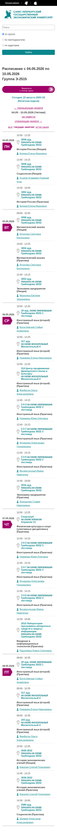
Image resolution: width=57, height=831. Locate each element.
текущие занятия (24, 127)
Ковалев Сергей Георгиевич (35, 767)
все (10, 127)
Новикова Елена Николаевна (36, 358)
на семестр (28, 116)
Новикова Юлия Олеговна (34, 418)
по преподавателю (14, 40)
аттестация (42, 127)
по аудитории (11, 45)
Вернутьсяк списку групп (26, 89)
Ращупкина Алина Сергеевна (36, 650)
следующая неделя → (28, 121)
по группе (9, 34)
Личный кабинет (12, 3)
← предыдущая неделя (28, 108)
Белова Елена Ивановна (33, 153)
